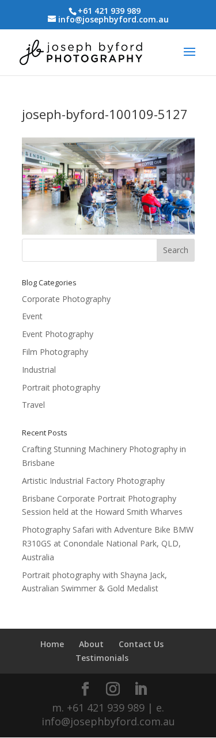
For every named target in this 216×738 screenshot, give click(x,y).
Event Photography (57, 333)
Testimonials (101, 657)
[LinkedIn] (140, 689)
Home (52, 643)
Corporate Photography (66, 298)
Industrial (39, 369)
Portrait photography (61, 387)
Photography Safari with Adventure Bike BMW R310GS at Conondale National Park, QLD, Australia (108, 543)
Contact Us (141, 643)
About (91, 643)
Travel (33, 404)
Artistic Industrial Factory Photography (93, 480)
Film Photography (55, 351)
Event (32, 316)
